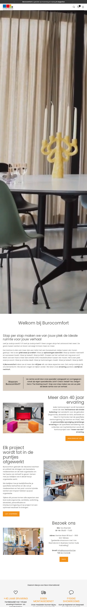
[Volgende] (72, 2)
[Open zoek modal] (74, 7)
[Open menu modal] (83, 7)
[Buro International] (8, 6)
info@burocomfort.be (67, 550)
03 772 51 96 (65, 553)
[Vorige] (14, 2)
